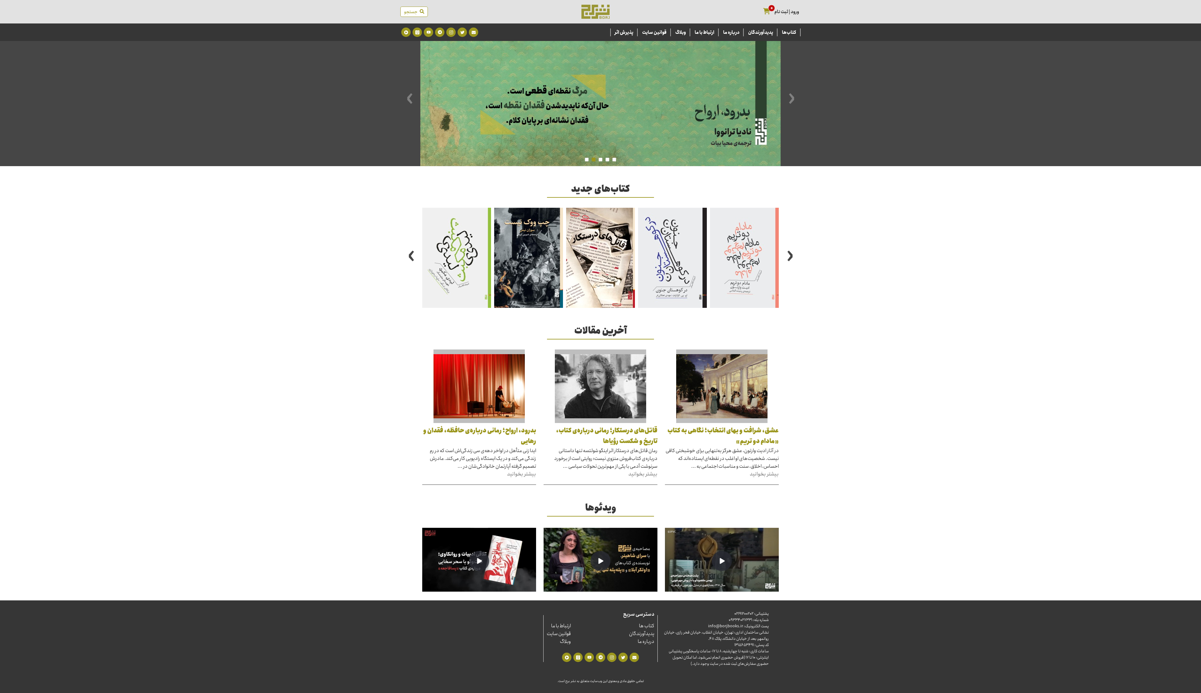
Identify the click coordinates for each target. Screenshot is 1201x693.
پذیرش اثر (624, 32)
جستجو (412, 11)
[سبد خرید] (766, 12)
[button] (614, 159)
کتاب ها (646, 626)
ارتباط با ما (704, 32)
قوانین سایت (654, 32)
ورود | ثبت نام (786, 11)
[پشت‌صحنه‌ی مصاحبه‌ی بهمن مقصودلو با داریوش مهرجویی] (722, 561)
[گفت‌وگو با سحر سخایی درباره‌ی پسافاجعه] (479, 561)
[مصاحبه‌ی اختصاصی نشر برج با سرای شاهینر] (600, 561)
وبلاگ (680, 32)
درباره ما (731, 32)
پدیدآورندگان (760, 32)
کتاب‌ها (789, 32)
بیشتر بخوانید (764, 474)
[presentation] (791, 98)
